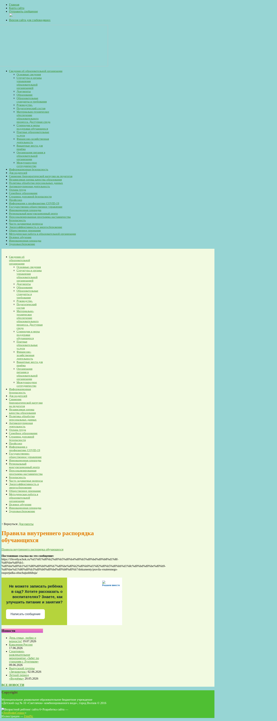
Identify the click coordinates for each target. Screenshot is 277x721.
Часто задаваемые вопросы (26, 223)
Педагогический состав (31, 108)
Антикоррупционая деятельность (29, 186)
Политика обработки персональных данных (36, 182)
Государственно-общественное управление (35, 206)
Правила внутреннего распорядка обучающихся (32, 549)
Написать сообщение (26, 614)
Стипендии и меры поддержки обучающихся (28, 335)
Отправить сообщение (23, 11)
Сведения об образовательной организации (35, 71)
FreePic (28, 716)
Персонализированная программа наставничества (40, 216)
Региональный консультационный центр (33, 213)
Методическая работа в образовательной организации (42, 233)
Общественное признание (25, 230)
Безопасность (17, 220)
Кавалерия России (21, 644)
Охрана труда (17, 189)
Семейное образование (23, 193)
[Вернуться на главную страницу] (55, 65)
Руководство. (25, 104)
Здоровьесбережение (22, 244)
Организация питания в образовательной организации (31, 156)
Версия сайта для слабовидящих (30, 20)
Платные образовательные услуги (27, 345)
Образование (25, 94)
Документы (24, 91)
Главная (14, 4)
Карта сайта (16, 8)
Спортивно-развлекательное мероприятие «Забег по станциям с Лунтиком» (24, 656)
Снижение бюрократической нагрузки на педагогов (40, 176)
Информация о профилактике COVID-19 (34, 203)
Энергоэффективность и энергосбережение (35, 227)
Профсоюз (15, 199)
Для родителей (18, 172)
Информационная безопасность (28, 169)
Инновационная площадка (25, 210)
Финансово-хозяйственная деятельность (25, 355)
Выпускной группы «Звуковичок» (22, 670)
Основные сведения (29, 74)
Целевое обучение (20, 237)
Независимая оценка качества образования (35, 179)
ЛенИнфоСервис (14, 712)
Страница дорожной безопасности (30, 196)
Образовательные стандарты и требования (27, 294)
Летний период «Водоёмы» (19, 677)
